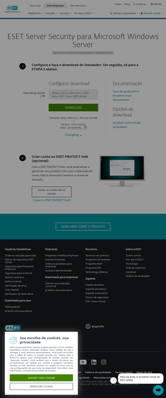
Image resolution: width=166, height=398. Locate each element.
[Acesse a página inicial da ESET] (12, 9)
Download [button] (73, 107)
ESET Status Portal (95, 301)
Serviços (64, 13)
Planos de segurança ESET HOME (19, 261)
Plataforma (34, 13)
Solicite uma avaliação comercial (57, 285)
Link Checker (12, 289)
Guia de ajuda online (126, 91)
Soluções (50, 13)
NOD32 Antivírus (14, 277)
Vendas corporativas (124, 13)
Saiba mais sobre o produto (83, 226)
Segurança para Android (18, 273)
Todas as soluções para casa (20, 255)
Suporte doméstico (96, 289)
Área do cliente (152, 13)
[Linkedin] (94, 363)
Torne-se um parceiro (97, 255)
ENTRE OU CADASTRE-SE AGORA (51, 191)
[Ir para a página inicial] (13, 328)
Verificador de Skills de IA (19, 293)
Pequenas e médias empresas (61, 255)
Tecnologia (132, 263)
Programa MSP (93, 263)
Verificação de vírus (16, 285)
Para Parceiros (78, 5)
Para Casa (35, 5)
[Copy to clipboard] (85, 127)
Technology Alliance (96, 272)
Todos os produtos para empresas (58, 265)
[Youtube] (83, 363)
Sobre (118, 4)
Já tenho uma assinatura (18, 310)
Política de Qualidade (137, 276)
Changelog (72, 135)
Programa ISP (93, 267)
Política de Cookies (47, 370)
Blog (127, 4)
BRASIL (158, 4)
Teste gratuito (12, 306)
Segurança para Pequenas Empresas (19, 268)
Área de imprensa (136, 267)
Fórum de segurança (96, 297)
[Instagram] (103, 363)
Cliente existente (94, 284)
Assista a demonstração (58, 270)
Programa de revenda (97, 259)
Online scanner (13, 281)
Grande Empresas (55, 259)
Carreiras (131, 272)
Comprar (141, 4)
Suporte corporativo (96, 293)
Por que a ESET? (83, 13)
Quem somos (133, 255)
